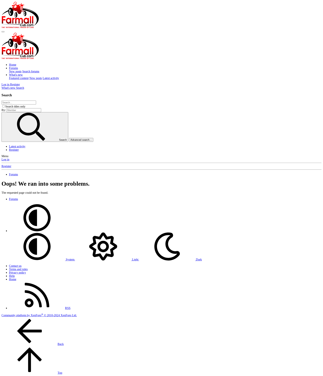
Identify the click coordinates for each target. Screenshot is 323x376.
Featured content (19, 78)
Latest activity (51, 78)
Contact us (15, 265)
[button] (37, 230)
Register (14, 149)
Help (12, 275)
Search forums (30, 71)
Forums (13, 68)
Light (135, 259)
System (70, 259)
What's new (16, 74)
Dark (198, 259)
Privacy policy (17, 272)
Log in (5, 159)
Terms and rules (18, 269)
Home (12, 64)
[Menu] (2, 31)
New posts (15, 71)
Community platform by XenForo (39, 315)
